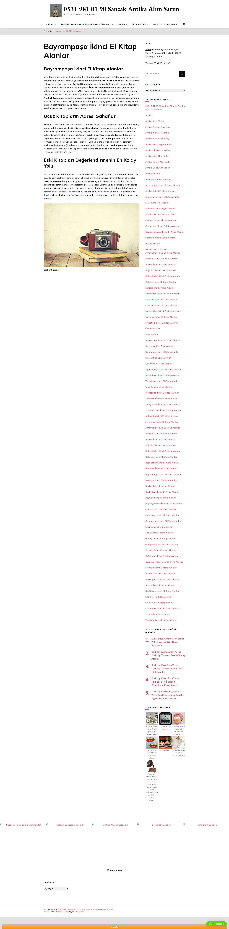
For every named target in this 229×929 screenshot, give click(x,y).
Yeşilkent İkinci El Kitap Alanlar (161, 620)
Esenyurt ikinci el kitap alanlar (161, 220)
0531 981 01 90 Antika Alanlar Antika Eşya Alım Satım (86, 24)
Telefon (149, 63)
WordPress (79, 912)
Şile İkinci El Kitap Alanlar (158, 596)
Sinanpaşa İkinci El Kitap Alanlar (162, 352)
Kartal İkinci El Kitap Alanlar (159, 287)
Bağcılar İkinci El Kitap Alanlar (161, 270)
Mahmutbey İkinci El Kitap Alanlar (162, 311)
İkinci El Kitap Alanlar (164, 24)
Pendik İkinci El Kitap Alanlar (160, 573)
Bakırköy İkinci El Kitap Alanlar (161, 457)
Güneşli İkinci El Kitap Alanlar (160, 538)
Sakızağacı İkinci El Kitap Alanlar (162, 579)
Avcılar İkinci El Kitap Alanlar (160, 264)
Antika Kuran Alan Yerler (158, 162)
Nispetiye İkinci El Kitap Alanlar (161, 322)
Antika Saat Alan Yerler (157, 167)
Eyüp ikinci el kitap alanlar (159, 526)
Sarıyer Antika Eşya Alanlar (159, 346)
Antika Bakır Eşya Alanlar (158, 144)
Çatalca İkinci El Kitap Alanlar (160, 282)
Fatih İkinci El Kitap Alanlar (159, 532)
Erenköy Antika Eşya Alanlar (160, 208)
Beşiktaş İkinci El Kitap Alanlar (161, 480)
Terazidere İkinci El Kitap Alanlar (162, 381)
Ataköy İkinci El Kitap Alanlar (160, 191)
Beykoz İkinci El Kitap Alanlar (160, 486)
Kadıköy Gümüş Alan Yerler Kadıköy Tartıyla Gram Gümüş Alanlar (168, 655)
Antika (121, 24)
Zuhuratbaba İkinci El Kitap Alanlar (163, 410)
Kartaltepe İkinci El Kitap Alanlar (162, 293)
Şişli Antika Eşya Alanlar (158, 357)
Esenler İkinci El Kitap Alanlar (160, 214)
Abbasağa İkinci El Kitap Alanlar (161, 416)
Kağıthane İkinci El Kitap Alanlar (162, 556)
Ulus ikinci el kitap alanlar (158, 387)
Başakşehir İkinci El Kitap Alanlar (162, 462)
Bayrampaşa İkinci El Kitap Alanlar (163, 474)
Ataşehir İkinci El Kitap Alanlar (161, 258)
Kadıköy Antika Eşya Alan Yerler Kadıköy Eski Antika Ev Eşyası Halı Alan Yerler (167, 695)
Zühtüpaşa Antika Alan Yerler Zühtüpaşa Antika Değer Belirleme (167, 642)
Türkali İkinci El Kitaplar (157, 614)
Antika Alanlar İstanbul (157, 132)
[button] (216, 923)
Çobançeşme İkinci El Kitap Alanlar (163, 521)
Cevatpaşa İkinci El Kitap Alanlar (162, 515)
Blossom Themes (62, 912)
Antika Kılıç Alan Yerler (157, 156)
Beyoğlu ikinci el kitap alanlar (160, 497)
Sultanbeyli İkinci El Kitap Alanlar (162, 375)
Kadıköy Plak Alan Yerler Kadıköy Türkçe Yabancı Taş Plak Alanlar (167, 668)
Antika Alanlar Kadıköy (157, 138)
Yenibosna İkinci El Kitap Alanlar (161, 398)
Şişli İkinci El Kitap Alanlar (158, 363)
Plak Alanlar (151, 334)
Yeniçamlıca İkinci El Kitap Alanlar (162, 404)
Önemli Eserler (152, 328)
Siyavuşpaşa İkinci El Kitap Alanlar (163, 369)
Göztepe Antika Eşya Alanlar (160, 237)
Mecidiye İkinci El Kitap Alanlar (161, 317)
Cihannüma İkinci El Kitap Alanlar (162, 197)
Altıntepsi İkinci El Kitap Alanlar (161, 422)
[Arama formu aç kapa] (184, 24)
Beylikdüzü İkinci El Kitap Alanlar (162, 492)
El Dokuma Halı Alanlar (157, 202)
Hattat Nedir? (152, 243)
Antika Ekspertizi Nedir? (157, 150)
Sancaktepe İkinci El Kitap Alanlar (162, 340)
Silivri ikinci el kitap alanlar (159, 602)
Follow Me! (116, 870)
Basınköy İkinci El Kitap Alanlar (161, 468)
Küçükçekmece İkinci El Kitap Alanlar (164, 561)
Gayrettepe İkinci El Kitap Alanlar (162, 226)
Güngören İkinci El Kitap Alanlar (161, 544)
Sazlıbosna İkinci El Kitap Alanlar (162, 591)
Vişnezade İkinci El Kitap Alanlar (162, 392)
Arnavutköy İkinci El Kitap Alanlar (162, 185)
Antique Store (139, 24)
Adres (148, 49)
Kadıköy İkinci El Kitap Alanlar (160, 550)
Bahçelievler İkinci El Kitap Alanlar (163, 276)
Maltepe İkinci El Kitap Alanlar (161, 567)
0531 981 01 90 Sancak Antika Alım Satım (121, 9)
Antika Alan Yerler (154, 121)
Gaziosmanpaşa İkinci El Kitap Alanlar (164, 231)
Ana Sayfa (51, 24)
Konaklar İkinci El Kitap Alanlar (161, 299)
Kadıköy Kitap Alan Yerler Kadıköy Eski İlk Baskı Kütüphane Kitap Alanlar (165, 682)
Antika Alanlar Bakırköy (157, 127)
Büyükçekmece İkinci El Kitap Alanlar (164, 503)
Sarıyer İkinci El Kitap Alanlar (160, 585)
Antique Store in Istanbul (158, 179)
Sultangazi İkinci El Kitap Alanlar (162, 608)
